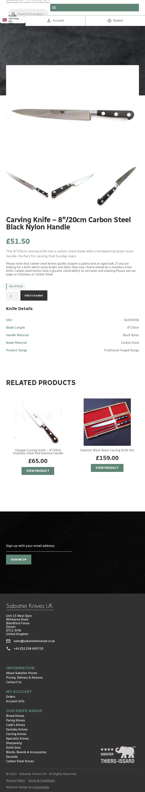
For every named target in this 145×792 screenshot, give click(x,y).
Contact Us (14, 682)
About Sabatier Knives (21, 673)
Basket (115, 20)
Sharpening (14, 743)
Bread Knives (15, 716)
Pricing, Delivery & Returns (24, 677)
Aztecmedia (40, 787)
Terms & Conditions (41, 780)
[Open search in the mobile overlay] (28, 14)
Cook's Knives (15, 725)
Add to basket (34, 295)
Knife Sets (13, 747)
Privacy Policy (15, 780)
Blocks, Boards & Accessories (26, 752)
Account (55, 20)
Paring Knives (15, 720)
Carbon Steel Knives (20, 761)
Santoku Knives (17, 729)
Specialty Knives (17, 738)
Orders (10, 696)
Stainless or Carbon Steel (35, 274)
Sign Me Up (19, 559)
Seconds (12, 756)
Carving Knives (16, 734)
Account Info (15, 701)
